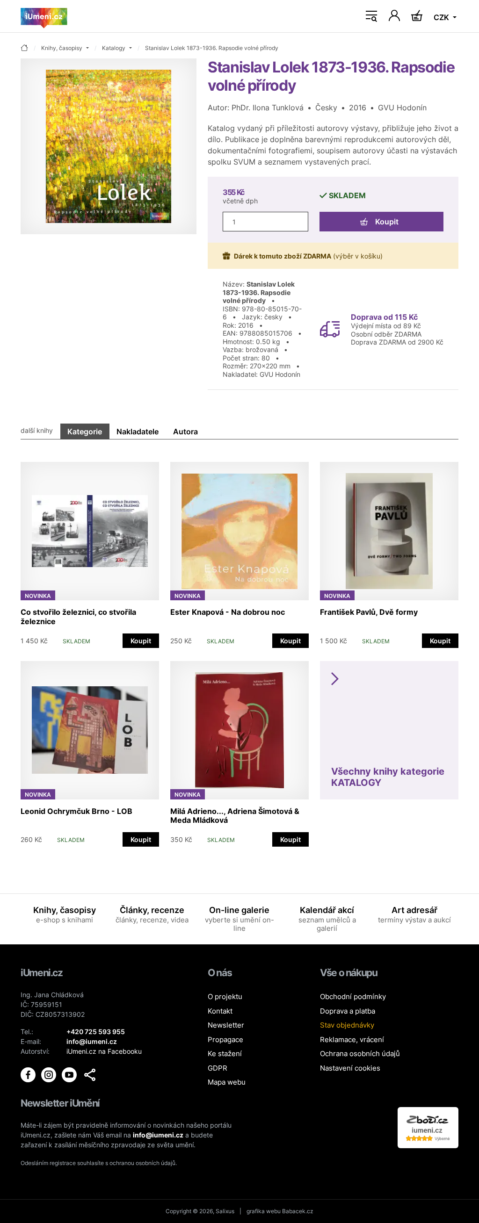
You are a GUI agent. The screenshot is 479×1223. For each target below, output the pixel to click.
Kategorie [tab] (84, 431)
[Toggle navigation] (371, 16)
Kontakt (220, 1011)
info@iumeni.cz (158, 1135)
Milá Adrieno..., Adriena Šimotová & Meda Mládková (234, 815)
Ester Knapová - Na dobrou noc (227, 612)
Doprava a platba (347, 1011)
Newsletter (226, 1025)
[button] (89, 1074)
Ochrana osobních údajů (360, 1053)
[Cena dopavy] (330, 328)
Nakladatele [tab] (137, 431)
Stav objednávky (347, 1025)
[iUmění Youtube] (70, 1074)
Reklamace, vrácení (352, 1039)
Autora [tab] (185, 431)
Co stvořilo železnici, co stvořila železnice (78, 616)
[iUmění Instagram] (49, 1074)
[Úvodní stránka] (44, 16)
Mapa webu (227, 1082)
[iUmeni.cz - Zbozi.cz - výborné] (428, 1126)
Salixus (225, 1211)
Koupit (387, 221)
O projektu (225, 996)
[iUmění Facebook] (29, 1074)
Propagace (225, 1039)
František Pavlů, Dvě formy (369, 612)
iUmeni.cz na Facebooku (104, 1051)
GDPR (217, 1068)
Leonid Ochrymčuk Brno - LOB (76, 811)
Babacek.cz (297, 1211)
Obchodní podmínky (353, 996)
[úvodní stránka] (24, 48)
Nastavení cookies (350, 1068)
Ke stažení (225, 1053)
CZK (442, 17)
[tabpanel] (239, 650)
